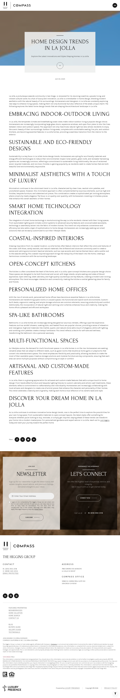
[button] (88, 498)
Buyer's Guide (15, 627)
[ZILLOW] (16, 595)
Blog (11, 624)
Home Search (14, 616)
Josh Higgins (104, 420)
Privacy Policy (38, 509)
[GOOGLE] (10, 595)
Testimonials (14, 632)
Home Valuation (15, 613)
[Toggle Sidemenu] (114, 5)
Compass (54, 644)
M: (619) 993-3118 (95, 513)
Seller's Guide (15, 630)
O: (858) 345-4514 (10, 571)
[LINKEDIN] (5, 595)
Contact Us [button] (14, 618)
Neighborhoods (15, 610)
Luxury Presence (72, 688)
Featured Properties (18, 608)
